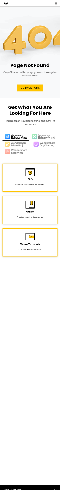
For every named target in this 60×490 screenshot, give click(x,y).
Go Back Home (30, 87)
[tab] (15, 137)
